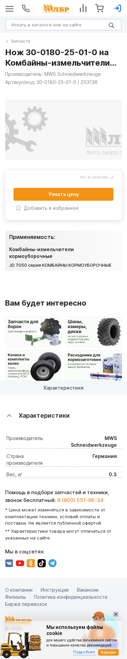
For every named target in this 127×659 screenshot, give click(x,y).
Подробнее (84, 652)
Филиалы (15, 597)
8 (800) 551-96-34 (80, 500)
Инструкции (55, 590)
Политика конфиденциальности (70, 597)
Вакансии (88, 590)
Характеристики (63, 388)
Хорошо (108, 652)
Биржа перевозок (26, 604)
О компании (19, 590)
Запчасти (20, 41)
